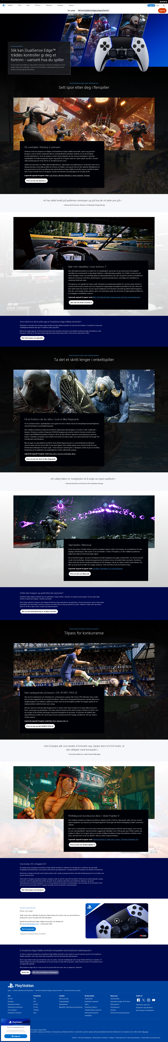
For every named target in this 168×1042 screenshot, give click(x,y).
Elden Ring (53, 454)
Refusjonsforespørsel (91, 1013)
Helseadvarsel (114, 1007)
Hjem (9, 990)
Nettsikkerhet (63, 1004)
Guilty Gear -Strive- (113, 839)
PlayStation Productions (15, 1007)
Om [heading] (9, 996)
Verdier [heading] (62, 996)
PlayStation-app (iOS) (143, 1005)
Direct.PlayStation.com (30, 924)
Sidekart (111, 1038)
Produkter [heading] (37, 996)
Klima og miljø (63, 999)
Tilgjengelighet (64, 1001)
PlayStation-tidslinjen (14, 1013)
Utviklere (113, 1010)
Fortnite (87, 175)
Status (87, 1004)
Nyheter (60, 5)
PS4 (34, 1001)
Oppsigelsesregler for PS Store (120, 1001)
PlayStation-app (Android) (144, 1007)
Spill (28, 5)
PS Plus (37, 5)
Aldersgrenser (114, 1004)
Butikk (10, 5)
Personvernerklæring (84, 1038)
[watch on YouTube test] (143, 935)
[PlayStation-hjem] (3, 5)
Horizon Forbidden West (66, 454)
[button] (36, 180)
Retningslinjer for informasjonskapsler (128, 1038)
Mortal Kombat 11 (99, 839)
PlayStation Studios (14, 1004)
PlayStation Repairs (91, 1007)
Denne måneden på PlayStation (23, 990)
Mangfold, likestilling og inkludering (70, 1007)
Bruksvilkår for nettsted (100, 1038)
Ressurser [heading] (114, 996)
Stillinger (11, 1001)
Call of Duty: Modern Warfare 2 (60, 175)
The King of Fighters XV (129, 839)
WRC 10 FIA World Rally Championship (107, 297)
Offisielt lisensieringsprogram (120, 1013)
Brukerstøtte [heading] (89, 996)
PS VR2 (35, 1004)
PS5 (19, 5)
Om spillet (71, 11)
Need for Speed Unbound (130, 297)
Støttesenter (89, 999)
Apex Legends (78, 175)
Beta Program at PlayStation (145, 1010)
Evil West (96, 569)
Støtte (71, 5)
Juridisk (74, 1038)
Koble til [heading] (139, 996)
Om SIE (10, 999)
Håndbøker (88, 1015)
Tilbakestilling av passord (93, 1010)
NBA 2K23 (52, 721)
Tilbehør (49, 5)
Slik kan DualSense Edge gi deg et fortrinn (93, 11)
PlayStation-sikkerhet (91, 1001)
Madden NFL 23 (62, 721)
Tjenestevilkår (114, 999)
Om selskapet (12, 1010)
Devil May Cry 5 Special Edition (112, 569)
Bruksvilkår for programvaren (151, 1038)
